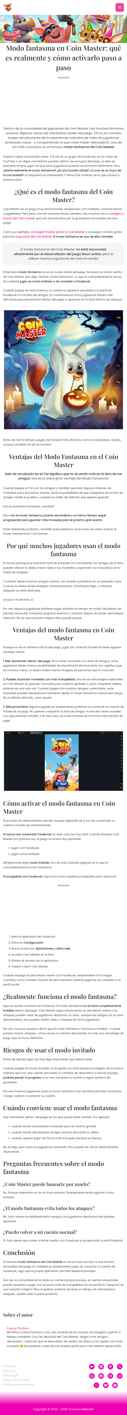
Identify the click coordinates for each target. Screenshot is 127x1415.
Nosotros (9, 1371)
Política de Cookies (16, 1380)
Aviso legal (10, 1375)
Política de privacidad (18, 1384)
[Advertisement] (63, 101)
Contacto (9, 1366)
